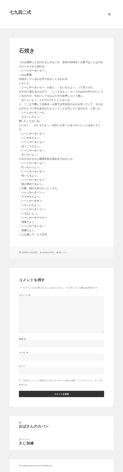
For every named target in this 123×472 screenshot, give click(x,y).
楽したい (63, 252)
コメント (24, 295)
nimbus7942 (48, 252)
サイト (22, 366)
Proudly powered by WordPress (35, 465)
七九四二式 (20, 12)
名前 (22, 338)
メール (23, 352)
